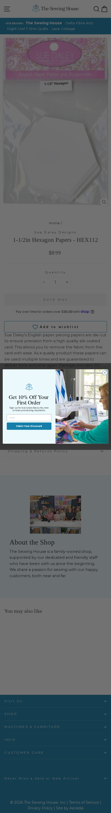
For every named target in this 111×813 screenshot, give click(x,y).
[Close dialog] (104, 372)
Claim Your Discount (29, 426)
